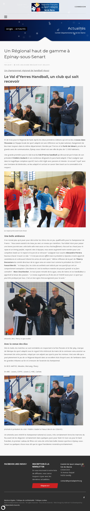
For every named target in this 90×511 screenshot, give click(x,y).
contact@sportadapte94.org (71, 481)
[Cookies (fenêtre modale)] (3, 508)
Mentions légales (9, 500)
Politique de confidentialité (25, 500)
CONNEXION (80, 7)
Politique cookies (41, 500)
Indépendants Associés (12, 505)
